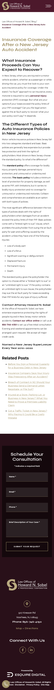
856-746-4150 (9, 325)
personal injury (38, 96)
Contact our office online (26, 321)
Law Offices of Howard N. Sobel (16, 21)
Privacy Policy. (33, 685)
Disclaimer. (20, 685)
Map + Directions (27, 628)
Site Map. (45, 685)
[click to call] (6, 684)
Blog (34, 21)
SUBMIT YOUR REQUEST (27, 546)
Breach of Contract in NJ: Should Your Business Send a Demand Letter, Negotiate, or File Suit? (29, 386)
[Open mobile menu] (48, 6)
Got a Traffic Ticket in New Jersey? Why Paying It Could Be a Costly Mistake (27, 414)
